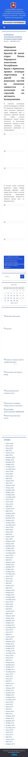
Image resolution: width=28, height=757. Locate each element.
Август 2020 (9, 602)
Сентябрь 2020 (10, 599)
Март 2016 (9, 713)
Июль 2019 (9, 630)
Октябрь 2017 (10, 669)
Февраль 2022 (10, 562)
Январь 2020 (10, 618)
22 (14, 298)
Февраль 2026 (10, 457)
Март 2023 (9, 539)
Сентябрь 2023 (10, 525)
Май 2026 (9, 450)
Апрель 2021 (10, 585)
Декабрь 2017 (10, 665)
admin (7, 41)
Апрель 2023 (10, 536)
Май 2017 (9, 681)
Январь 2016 (10, 718)
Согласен (14, 754)
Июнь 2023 (9, 532)
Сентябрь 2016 (10, 700)
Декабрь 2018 (10, 646)
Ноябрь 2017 (10, 667)
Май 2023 (9, 534)
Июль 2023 (9, 530)
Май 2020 (9, 609)
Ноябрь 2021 (10, 569)
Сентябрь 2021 (10, 574)
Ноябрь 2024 (10, 492)
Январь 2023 (10, 544)
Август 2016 (9, 702)
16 (17, 295)
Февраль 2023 (10, 541)
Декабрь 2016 (10, 693)
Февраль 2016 (10, 716)
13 (8, 295)
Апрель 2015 (10, 739)
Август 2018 (9, 655)
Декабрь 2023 (10, 518)
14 (11, 295)
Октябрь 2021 (10, 571)
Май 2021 (9, 583)
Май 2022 (9, 560)
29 (14, 300)
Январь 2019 (10, 644)
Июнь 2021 (9, 581)
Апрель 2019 (10, 637)
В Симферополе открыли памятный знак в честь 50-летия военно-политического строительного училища (13, 259)
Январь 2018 (10, 662)
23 (17, 298)
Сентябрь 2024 (10, 497)
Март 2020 (9, 613)
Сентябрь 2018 (10, 653)
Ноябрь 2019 (10, 623)
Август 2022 (9, 555)
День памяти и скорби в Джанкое (11, 266)
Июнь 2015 (9, 734)
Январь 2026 (10, 460)
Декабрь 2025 (10, 462)
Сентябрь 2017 (10, 672)
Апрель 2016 (10, 711)
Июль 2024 (9, 502)
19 (5, 298)
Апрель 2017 (10, 683)
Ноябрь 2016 (10, 695)
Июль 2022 (9, 557)
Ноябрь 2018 (10, 648)
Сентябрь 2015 (10, 728)
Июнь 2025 (9, 476)
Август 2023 (9, 527)
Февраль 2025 (10, 485)
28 (11, 300)
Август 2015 (9, 730)
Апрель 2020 (10, 611)
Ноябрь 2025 (10, 464)
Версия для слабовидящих (14, 22)
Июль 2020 (9, 604)
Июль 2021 (9, 578)
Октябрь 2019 (10, 625)
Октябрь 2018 (10, 651)
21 (11, 298)
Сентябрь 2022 (10, 553)
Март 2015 (9, 741)
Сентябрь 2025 (10, 469)
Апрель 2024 (10, 509)
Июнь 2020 (9, 606)
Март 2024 (9, 511)
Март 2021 (9, 588)
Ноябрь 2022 (10, 548)
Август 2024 (9, 499)
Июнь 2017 (9, 679)
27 (8, 300)
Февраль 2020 (10, 616)
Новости (14, 41)
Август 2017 (9, 674)
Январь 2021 (10, 592)
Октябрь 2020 (10, 597)
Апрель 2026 (10, 453)
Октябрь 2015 (10, 725)
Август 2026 (9, 443)
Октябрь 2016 (10, 697)
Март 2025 (9, 483)
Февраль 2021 (10, 590)
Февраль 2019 (10, 641)
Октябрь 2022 (10, 550)
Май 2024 (9, 506)
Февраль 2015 (10, 744)
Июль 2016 (9, 704)
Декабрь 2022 (10, 546)
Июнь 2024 (9, 504)
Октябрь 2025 (10, 467)
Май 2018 (9, 660)
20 (8, 298)
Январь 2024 (10, 516)
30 (17, 300)
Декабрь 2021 (10, 567)
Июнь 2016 (9, 707)
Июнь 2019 (9, 632)
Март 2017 (9, 686)
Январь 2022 (10, 564)
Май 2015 (9, 737)
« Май (12, 303)
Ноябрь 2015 (10, 723)
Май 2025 (9, 478)
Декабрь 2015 (10, 721)
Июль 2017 (9, 676)
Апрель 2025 (10, 481)
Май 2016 (9, 709)
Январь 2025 (10, 488)
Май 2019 (9, 634)
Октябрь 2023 (10, 523)
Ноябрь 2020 (10, 595)
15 (14, 295)
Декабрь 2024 (10, 490)
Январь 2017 (10, 690)
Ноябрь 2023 (10, 520)
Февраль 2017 (10, 688)
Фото (18, 41)
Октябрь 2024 (10, 495)
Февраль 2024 (10, 513)
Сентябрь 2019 (10, 627)
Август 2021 (9, 576)
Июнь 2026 (9, 448)
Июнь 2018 (9, 658)
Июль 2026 (9, 446)
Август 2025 (9, 471)
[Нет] (26, 753)
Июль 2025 (9, 474)
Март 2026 (9, 455)
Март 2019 (9, 639)
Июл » (16, 303)
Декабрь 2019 (10, 620)
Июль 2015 (9, 732)
